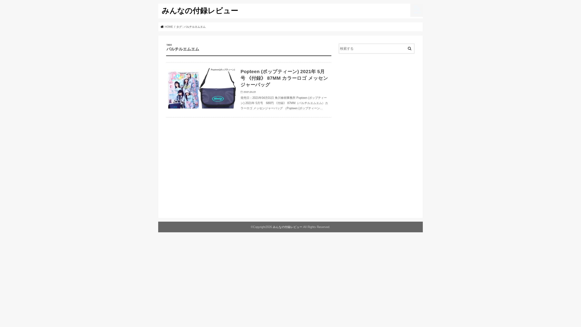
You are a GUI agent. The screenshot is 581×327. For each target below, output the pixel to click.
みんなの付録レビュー (200, 10)
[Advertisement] (377, 94)
